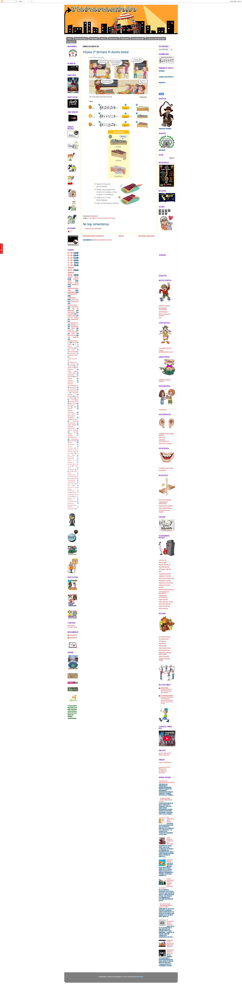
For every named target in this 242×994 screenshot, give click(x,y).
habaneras (74, 319)
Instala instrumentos (166, 590)
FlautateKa (125, 39)
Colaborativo (71, 482)
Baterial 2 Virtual (165, 569)
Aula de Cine (113, 39)
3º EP (70, 258)
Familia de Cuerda (165, 581)
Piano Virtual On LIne (166, 602)
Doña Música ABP (138, 39)
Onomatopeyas (72, 419)
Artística (71, 382)
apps (73, 328)
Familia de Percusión (166, 583)
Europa (70, 409)
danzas (73, 364)
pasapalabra (71, 508)
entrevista (72, 294)
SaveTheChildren (73, 351)
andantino (71, 503)
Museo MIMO (163, 562)
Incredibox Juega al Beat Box (170, 952)
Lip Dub (74, 342)
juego (73, 334)
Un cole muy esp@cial (108, 218)
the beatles (73, 337)
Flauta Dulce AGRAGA (166, 506)
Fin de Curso (73, 318)
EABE (73, 350)
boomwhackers (73, 355)
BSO (77, 348)
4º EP (70, 261)
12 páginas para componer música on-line (165, 800)
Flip (70, 231)
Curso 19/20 (73, 277)
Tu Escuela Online (167, 695)
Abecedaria (71, 444)
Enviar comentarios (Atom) (102, 240)
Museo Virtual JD (164, 565)
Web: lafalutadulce (165, 508)
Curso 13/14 (71, 484)
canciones (74, 307)
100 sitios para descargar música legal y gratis (165, 906)
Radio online (72, 425)
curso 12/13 (72, 403)
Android (70, 366)
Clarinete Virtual (165, 576)
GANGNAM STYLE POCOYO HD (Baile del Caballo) (170, 943)
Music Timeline (164, 656)
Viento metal (74, 401)
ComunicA (71, 298)
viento (70, 442)
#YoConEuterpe (73, 332)
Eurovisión (71, 457)
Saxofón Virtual (164, 606)
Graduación (74, 326)
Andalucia (71, 348)
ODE (69, 492)
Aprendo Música (164, 306)
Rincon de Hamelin (165, 500)
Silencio (70, 380)
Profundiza (74, 400)
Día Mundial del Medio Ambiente (73, 450)
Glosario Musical (165, 637)
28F (75, 407)
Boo (160, 571)
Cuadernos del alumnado (156, 39)
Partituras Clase (165, 648)
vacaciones (71, 469)
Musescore (163, 646)
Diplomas (70, 448)
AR (70, 471)
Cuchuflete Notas (165, 348)
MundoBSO (162, 643)
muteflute (71, 405)
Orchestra (162, 560)
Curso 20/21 (96, 218)
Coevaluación (71, 480)
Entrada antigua (146, 236)
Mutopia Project (165, 650)
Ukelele (103, 39)
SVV (160, 318)
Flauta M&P (94, 39)
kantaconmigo (73, 305)
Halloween (71, 312)
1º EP (70, 263)
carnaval (71, 292)
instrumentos (73, 323)
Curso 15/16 (73, 283)
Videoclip (73, 353)
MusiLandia (164, 688)
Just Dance (72, 414)
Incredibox (162, 470)
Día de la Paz (72, 335)
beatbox (70, 464)
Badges (70, 446)
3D (77, 469)
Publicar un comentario (93, 228)
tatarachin (73, 638)
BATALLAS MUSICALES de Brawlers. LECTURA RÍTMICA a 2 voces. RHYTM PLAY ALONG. (167, 700)
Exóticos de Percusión (166, 578)
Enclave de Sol (72, 487)
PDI (77, 398)
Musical (70, 376)
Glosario (73, 387)
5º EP (70, 256)
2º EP (89, 218)
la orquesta (72, 389)
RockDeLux (162, 641)
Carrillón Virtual (165, 574)
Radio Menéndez (81, 39)
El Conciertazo (164, 639)
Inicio (70, 39)
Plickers (70, 500)
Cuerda (70, 396)
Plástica (70, 330)
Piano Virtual (163, 599)
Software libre (72, 501)
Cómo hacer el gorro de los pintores (170, 841)
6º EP (70, 253)
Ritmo (69, 344)
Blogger (140, 977)
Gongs (161, 587)
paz (69, 407)
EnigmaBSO (71, 375)
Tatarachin (73, 635)
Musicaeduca (163, 312)
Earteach (162, 437)
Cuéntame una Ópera (166, 468)
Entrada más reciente (93, 236)
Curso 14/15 (74, 300)
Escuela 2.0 (71, 42)
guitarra (71, 314)
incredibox (74, 439)
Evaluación (71, 458)
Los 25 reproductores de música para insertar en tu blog (166, 883)
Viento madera (73, 430)
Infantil (75, 285)
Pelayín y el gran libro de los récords (73, 494)
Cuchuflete (163, 409)
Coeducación (73, 478)
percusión (73, 441)
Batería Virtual (164, 567)
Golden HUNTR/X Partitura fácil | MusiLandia (166, 691)
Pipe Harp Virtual (165, 604)
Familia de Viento (164, 585)
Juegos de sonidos (165, 443)
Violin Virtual (163, 608)
